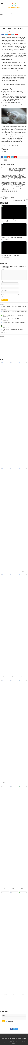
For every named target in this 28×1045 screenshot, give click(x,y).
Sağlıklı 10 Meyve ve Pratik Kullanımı (11, 237)
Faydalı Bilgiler (10, 13)
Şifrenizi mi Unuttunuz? (7, 1024)
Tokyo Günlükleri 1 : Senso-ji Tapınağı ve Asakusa (14, 322)
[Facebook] (11, 1029)
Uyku (6, 160)
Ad (2, 281)
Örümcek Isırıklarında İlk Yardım (10, 255)
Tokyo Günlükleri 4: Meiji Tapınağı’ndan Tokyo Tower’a (15, 311)
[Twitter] (14, 1029)
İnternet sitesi (4, 290)
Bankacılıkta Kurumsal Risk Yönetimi (11, 326)
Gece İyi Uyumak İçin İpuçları (9, 220)
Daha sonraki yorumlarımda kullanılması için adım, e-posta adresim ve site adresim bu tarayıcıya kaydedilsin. (13, 296)
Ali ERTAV (23, 1038)
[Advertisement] (14, 21)
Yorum (3, 269)
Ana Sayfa (3, 13)
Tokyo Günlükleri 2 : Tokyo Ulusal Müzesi (12, 318)
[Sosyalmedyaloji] (14, 5)
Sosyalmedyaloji (11, 1038)
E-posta (3, 286)
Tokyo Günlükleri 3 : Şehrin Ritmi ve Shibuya (13, 315)
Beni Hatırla (10, 1021)
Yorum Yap (13, 32)
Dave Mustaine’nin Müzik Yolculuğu (8, 197)
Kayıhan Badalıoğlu (6, 31)
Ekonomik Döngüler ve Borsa (19, 200)
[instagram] (16, 1029)
